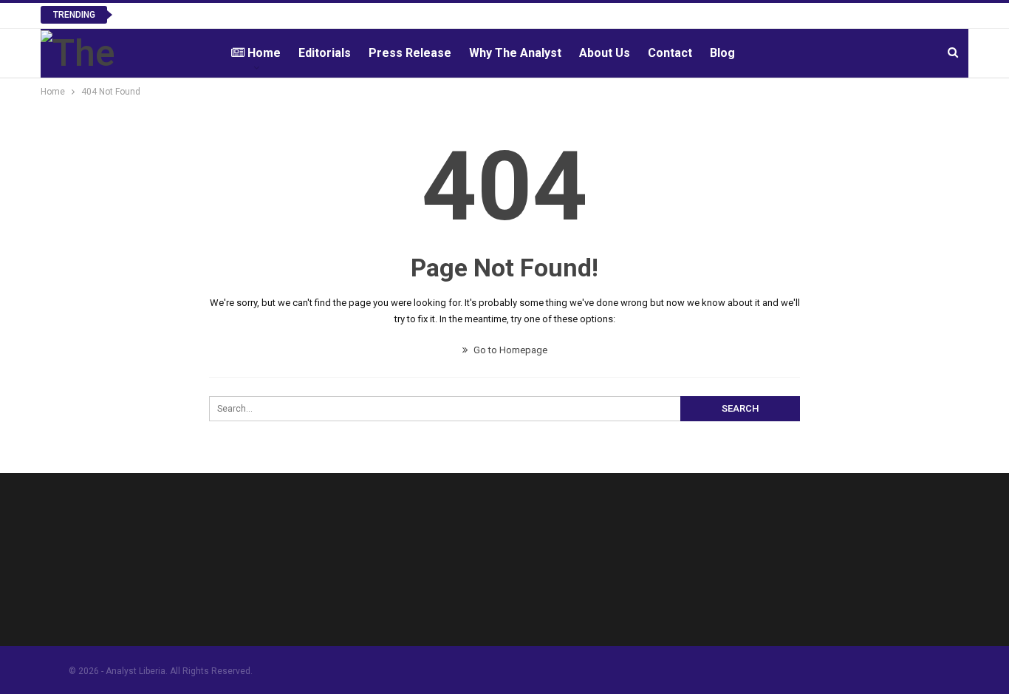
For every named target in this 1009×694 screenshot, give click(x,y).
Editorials (324, 53)
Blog (722, 53)
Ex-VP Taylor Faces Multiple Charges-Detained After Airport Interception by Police (326, 14)
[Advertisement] (622, 564)
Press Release (410, 53)
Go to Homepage (509, 349)
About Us (604, 53)
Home (264, 53)
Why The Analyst (515, 53)
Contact (670, 53)
